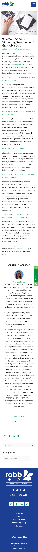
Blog (5, 49)
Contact (19, 526)
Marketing (12, 49)
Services (19, 513)
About (19, 516)
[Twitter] (27, 504)
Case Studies (19, 520)
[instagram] (5, 436)
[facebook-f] (10, 436)
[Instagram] (11, 504)
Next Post (19, 422)
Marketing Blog (19, 523)
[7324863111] (36, 284)
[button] (19, 484)
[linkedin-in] (14, 436)
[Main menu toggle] (33, 4)
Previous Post (19, 416)
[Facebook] (16, 504)
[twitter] (18, 436)
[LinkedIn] (21, 504)
